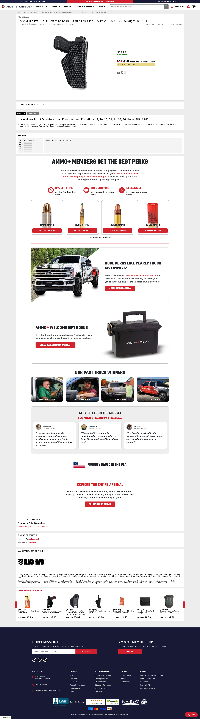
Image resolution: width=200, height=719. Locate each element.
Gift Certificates (100, 688)
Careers (72, 691)
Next (184, 604)
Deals (100, 6)
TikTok (45, 660)
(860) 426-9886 (179, 6)
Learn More (130, 651)
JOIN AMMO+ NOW (120, 288)
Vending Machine (101, 678)
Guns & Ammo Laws (147, 678)
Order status (126, 675)
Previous (16, 604)
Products (40, 6)
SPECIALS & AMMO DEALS (30, 12)
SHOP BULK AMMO (100, 504)
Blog (71, 675)
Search (166, 6)
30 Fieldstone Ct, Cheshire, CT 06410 (42, 677)
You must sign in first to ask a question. (33, 527)
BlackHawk (34, 539)
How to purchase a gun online (151, 675)
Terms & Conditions (77, 685)
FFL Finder (144, 682)
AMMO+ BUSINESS (84, 6)
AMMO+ (67, 6)
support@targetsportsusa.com (48, 690)
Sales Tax (98, 691)
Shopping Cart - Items (194, 6)
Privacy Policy (75, 688)
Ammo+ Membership (102, 675)
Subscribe (86, 651)
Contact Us (74, 678)
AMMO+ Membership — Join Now (100, 1)
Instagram (34, 660)
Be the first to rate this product (49, 24)
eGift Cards (125, 682)
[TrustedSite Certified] (112, 702)
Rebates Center (100, 682)
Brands (55, 6)
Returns (124, 678)
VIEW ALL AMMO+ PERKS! (55, 345)
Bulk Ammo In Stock (167, 1)
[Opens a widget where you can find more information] (191, 715)
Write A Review (67, 24)
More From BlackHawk (30, 591)
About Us (73, 682)
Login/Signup (188, 6)
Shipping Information (102, 685)
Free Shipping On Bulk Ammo (33, 1)
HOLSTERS (32, 543)
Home (18, 12)
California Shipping (147, 688)
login (119, 62)
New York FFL (145, 685)
